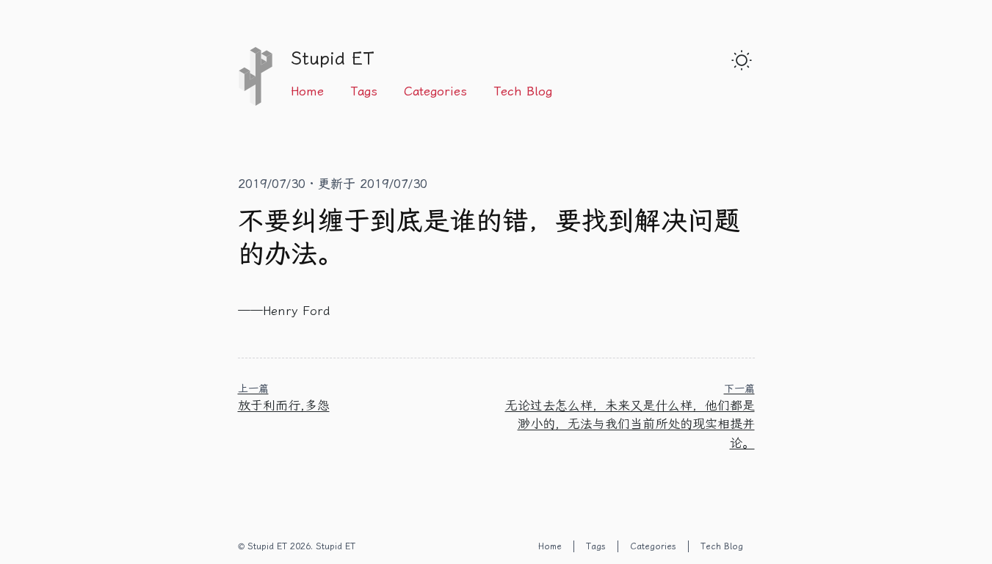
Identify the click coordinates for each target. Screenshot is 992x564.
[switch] (741, 60)
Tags (363, 91)
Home (307, 91)
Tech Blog (522, 91)
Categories (435, 91)
